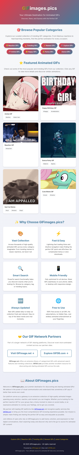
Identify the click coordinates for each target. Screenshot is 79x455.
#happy (45, 111)
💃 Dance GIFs (64, 52)
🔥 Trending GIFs (31, 45)
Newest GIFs (49, 439)
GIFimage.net (39, 409)
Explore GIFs (15, 439)
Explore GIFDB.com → (56, 353)
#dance (45, 164)
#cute (45, 195)
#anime (8, 117)
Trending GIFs (38, 439)
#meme (14, 210)
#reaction (9, 148)
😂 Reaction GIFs (12, 45)
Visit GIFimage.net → (22, 353)
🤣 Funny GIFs (48, 52)
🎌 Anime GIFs (14, 52)
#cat (7, 210)
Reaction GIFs (27, 439)
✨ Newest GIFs (49, 45)
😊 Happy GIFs (31, 52)
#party (53, 164)
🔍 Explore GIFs (67, 45)
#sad (21, 210)
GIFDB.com (7, 412)
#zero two (16, 117)
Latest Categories (61, 439)
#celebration (55, 111)
